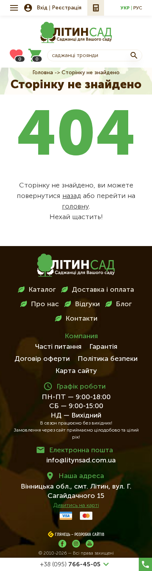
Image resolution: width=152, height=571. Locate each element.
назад (71, 196)
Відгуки (87, 304)
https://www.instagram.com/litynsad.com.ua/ (76, 544)
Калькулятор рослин (95, 8)
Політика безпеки (108, 358)
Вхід (42, 8)
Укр (125, 8)
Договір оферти (42, 358)
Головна (42, 72)
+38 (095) (70, 565)
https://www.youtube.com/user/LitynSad (90, 544)
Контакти (81, 318)
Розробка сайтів (89, 534)
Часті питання (58, 346)
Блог (124, 304)
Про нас (45, 304)
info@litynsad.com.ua (81, 460)
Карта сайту (76, 371)
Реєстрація (66, 8)
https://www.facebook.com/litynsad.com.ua (62, 544)
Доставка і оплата (103, 289)
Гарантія (103, 346)
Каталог (42, 289)
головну (75, 206)
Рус (137, 8)
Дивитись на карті (76, 505)
